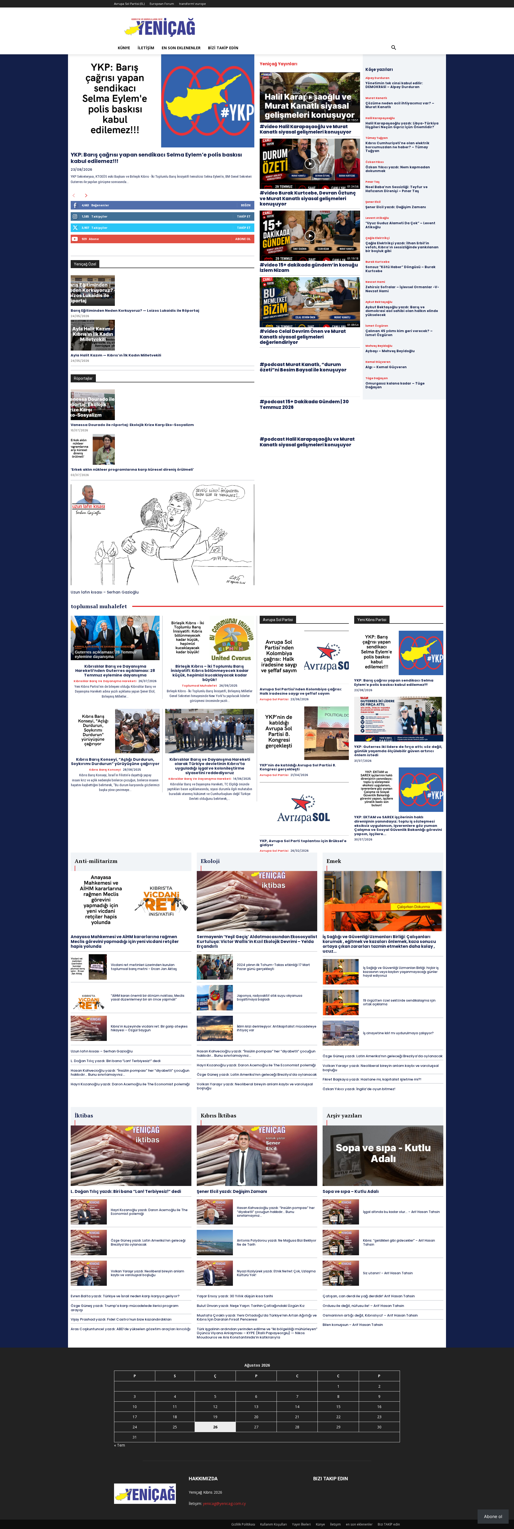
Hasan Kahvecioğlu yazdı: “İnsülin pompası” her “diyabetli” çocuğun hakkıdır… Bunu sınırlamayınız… (130, 1072)
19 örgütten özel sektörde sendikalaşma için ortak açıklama (399, 1002)
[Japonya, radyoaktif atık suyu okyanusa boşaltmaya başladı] (215, 997)
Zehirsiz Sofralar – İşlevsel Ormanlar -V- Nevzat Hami (402, 289)
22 (338, 1416)
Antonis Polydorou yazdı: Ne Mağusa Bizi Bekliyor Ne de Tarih (276, 1242)
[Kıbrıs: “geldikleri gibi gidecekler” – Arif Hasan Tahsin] (341, 1242)
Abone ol (493, 1516)
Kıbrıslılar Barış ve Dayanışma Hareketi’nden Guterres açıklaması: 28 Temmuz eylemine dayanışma (115, 671)
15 (338, 1406)
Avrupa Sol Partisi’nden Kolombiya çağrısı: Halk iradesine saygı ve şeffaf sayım (301, 691)
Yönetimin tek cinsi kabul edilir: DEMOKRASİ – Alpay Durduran (394, 85)
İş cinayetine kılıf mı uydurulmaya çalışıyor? (398, 1033)
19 (215, 1416)
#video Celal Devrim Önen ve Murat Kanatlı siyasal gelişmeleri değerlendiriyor (303, 336)
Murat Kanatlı (376, 98)
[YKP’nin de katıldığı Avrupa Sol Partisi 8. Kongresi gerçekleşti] (304, 733)
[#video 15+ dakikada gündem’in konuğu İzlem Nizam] (310, 236)
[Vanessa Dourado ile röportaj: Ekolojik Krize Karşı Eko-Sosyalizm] (93, 404)
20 (256, 1416)
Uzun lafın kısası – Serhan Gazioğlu (105, 592)
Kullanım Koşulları (273, 1524)
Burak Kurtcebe (377, 262)
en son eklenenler (181, 47)
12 (215, 1406)
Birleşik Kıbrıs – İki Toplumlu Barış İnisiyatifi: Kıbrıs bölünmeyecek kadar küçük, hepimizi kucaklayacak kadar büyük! (210, 673)
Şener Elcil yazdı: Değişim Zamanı (395, 207)
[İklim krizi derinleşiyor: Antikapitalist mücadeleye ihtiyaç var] (215, 1028)
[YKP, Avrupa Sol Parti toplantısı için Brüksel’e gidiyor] (304, 809)
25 (175, 1426)
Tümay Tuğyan (376, 138)
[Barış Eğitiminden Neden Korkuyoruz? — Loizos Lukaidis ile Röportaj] (93, 290)
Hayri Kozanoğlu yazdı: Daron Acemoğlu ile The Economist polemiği (130, 1084)
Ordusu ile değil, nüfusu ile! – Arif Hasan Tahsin (363, 1305)
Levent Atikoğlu (377, 218)
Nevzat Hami (375, 282)
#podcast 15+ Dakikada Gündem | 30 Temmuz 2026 (304, 404)
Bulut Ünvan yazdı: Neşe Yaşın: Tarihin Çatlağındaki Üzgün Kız (251, 1305)
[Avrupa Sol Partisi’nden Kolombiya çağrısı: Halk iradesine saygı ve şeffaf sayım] (304, 657)
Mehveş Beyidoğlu (378, 346)
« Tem (119, 1445)
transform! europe (192, 4)
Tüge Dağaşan (376, 378)
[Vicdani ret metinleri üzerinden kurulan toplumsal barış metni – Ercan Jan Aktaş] (89, 967)
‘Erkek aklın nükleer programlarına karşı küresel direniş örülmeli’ (132, 469)
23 (379, 1416)
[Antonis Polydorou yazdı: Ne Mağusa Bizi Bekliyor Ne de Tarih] (215, 1242)
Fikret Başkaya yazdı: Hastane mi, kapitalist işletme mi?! (372, 1079)
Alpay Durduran (377, 78)
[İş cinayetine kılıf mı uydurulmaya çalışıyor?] (341, 1033)
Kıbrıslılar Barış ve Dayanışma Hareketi (105, 681)
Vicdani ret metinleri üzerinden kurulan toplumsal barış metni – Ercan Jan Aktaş (144, 967)
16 (379, 1406)
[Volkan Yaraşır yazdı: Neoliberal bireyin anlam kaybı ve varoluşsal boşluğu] (89, 1273)
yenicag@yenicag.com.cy (224, 1503)
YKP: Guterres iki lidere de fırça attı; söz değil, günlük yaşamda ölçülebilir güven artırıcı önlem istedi (398, 751)
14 (297, 1406)
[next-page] (86, 195)
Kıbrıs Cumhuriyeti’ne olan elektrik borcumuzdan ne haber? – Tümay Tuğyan (397, 147)
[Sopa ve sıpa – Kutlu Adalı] (383, 1155)
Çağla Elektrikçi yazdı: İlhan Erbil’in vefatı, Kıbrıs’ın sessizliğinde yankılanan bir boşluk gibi (402, 247)
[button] (393, 48)
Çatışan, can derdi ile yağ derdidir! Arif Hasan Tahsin (369, 1296)
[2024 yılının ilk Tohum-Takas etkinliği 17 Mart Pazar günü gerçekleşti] (215, 967)
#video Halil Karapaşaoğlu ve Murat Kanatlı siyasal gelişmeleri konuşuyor (305, 129)
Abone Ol (243, 239)
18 (175, 1416)
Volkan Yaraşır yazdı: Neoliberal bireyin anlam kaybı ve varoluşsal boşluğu (255, 1086)
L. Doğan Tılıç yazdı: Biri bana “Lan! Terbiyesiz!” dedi (115, 1060)
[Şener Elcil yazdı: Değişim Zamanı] (257, 1155)
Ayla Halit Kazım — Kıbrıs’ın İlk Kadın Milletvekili (116, 355)
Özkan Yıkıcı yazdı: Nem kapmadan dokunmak (397, 169)
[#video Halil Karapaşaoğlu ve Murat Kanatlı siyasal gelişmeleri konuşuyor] (310, 97)
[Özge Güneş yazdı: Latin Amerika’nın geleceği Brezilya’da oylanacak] (89, 1242)
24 (135, 1426)
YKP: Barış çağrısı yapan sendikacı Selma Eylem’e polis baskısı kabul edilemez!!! (156, 158)
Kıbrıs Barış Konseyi (105, 769)
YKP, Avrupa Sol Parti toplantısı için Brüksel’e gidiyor (303, 843)
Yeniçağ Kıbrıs (201, 1492)
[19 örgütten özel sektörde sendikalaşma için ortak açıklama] (341, 1002)
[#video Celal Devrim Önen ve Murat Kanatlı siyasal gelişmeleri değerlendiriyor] (310, 302)
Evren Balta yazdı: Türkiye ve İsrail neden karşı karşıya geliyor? (125, 1296)
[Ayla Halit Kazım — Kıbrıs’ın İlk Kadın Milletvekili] (93, 335)
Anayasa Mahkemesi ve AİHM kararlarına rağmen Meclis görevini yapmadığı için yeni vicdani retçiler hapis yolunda (125, 941)
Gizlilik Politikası (243, 1524)
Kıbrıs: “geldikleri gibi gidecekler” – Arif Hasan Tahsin (399, 1242)
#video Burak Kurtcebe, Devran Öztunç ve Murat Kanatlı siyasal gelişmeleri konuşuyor (308, 198)
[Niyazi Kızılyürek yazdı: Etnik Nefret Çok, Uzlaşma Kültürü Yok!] (215, 1273)
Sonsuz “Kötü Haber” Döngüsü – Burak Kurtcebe (400, 269)
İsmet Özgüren (376, 326)
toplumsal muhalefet (199, 685)
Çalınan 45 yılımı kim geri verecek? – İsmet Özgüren (399, 333)
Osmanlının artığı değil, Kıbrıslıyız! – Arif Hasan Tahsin (370, 1315)
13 (256, 1406)
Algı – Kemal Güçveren (386, 367)
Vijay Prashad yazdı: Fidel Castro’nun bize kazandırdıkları (121, 1319)
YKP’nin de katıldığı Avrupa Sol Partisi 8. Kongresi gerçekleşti (298, 767)
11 (175, 1406)
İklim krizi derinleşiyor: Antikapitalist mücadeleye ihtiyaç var (276, 1028)
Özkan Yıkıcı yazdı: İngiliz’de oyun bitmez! (359, 1088)
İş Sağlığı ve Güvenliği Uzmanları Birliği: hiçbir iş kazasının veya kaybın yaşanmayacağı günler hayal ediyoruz (401, 971)
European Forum (162, 4)
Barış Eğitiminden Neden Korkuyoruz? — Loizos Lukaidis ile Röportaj (135, 310)
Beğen (246, 205)
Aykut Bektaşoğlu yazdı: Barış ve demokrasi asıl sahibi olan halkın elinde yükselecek (401, 311)
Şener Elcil (372, 202)
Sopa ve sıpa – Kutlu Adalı (351, 1191)
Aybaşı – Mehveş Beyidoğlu (390, 351)
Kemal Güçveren (377, 362)
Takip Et (244, 216)
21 (297, 1416)
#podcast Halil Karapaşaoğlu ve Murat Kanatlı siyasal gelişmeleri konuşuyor (307, 442)
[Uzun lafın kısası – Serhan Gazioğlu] (162, 534)
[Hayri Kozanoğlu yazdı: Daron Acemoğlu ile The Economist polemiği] (89, 1212)
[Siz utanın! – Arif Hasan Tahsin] (341, 1273)
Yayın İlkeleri (301, 1524)
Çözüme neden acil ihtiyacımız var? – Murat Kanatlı (399, 105)
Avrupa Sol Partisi (274, 699)
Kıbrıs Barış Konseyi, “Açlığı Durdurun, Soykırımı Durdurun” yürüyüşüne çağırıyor (115, 762)
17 (135, 1416)
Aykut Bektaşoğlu (378, 302)
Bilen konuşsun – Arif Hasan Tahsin (353, 1324)
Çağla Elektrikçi (377, 238)
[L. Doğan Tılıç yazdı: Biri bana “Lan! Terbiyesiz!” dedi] (131, 1155)
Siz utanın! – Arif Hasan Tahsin (388, 1273)
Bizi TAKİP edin (223, 47)
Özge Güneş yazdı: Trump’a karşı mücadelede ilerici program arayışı (124, 1308)
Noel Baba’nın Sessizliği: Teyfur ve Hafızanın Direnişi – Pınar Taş (396, 189)
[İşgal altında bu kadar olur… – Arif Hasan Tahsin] (341, 1212)
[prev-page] (73, 195)
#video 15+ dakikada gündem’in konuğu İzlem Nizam (309, 267)
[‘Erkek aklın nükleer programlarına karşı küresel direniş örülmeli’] (93, 449)
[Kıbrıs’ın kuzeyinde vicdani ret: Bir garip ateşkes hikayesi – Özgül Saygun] (89, 1028)
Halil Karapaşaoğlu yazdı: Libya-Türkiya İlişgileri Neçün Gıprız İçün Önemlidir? (402, 125)
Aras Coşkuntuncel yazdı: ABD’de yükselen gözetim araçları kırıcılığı (131, 1329)
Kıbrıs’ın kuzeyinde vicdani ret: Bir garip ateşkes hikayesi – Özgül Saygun (149, 1028)
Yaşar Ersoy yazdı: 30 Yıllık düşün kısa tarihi (235, 1296)
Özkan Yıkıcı (374, 162)
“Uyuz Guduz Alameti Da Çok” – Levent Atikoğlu (400, 225)
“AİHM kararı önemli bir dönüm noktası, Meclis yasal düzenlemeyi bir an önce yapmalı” (147, 997)
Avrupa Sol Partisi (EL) (129, 4)
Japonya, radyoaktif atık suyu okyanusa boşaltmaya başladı (269, 997)
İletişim (146, 47)
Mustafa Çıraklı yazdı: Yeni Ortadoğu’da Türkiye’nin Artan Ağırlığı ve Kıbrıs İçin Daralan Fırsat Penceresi (257, 1317)
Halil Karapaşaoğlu (380, 118)
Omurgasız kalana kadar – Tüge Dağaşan (395, 385)
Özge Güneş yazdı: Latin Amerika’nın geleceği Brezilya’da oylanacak (257, 1074)
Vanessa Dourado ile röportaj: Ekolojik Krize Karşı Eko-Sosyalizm (132, 424)
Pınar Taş (372, 182)
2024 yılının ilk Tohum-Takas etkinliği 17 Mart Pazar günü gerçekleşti (273, 967)
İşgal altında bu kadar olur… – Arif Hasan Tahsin (401, 1211)
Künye (124, 47)
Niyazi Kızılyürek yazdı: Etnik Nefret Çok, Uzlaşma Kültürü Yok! (276, 1273)
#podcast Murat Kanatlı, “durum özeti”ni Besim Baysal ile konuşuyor (303, 367)
